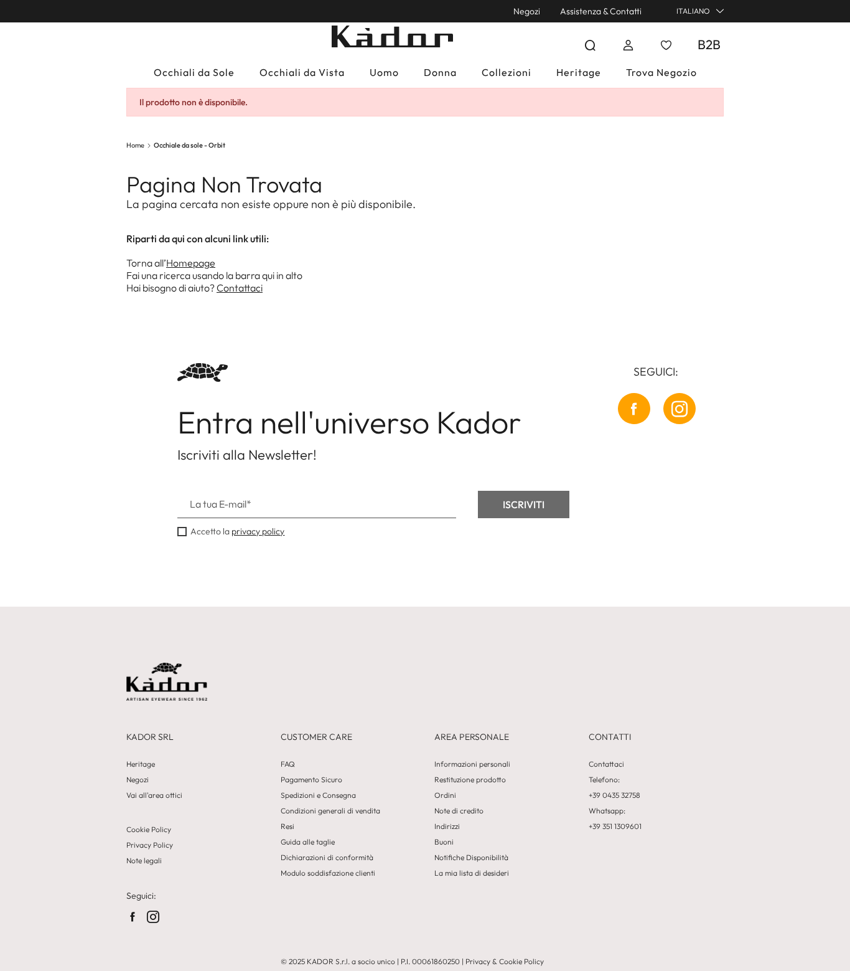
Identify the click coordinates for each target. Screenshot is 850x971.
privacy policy (257, 531)
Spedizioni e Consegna (318, 795)
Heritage (140, 764)
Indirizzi (447, 826)
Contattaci (240, 288)
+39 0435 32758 (614, 795)
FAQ (288, 764)
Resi (287, 826)
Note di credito (458, 811)
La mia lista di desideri (471, 873)
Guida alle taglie (308, 842)
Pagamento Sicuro (311, 779)
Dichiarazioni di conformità (327, 857)
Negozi (526, 11)
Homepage (190, 263)
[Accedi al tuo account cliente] (628, 45)
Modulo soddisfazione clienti (328, 873)
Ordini (445, 795)
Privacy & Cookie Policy (504, 961)
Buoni (444, 842)
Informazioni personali (472, 764)
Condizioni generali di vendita (330, 811)
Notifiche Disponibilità (471, 857)
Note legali (144, 860)
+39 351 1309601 (615, 826)
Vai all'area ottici (154, 795)
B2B (709, 44)
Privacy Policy (149, 845)
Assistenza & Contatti (601, 11)
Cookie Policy (148, 829)
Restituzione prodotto (470, 779)
